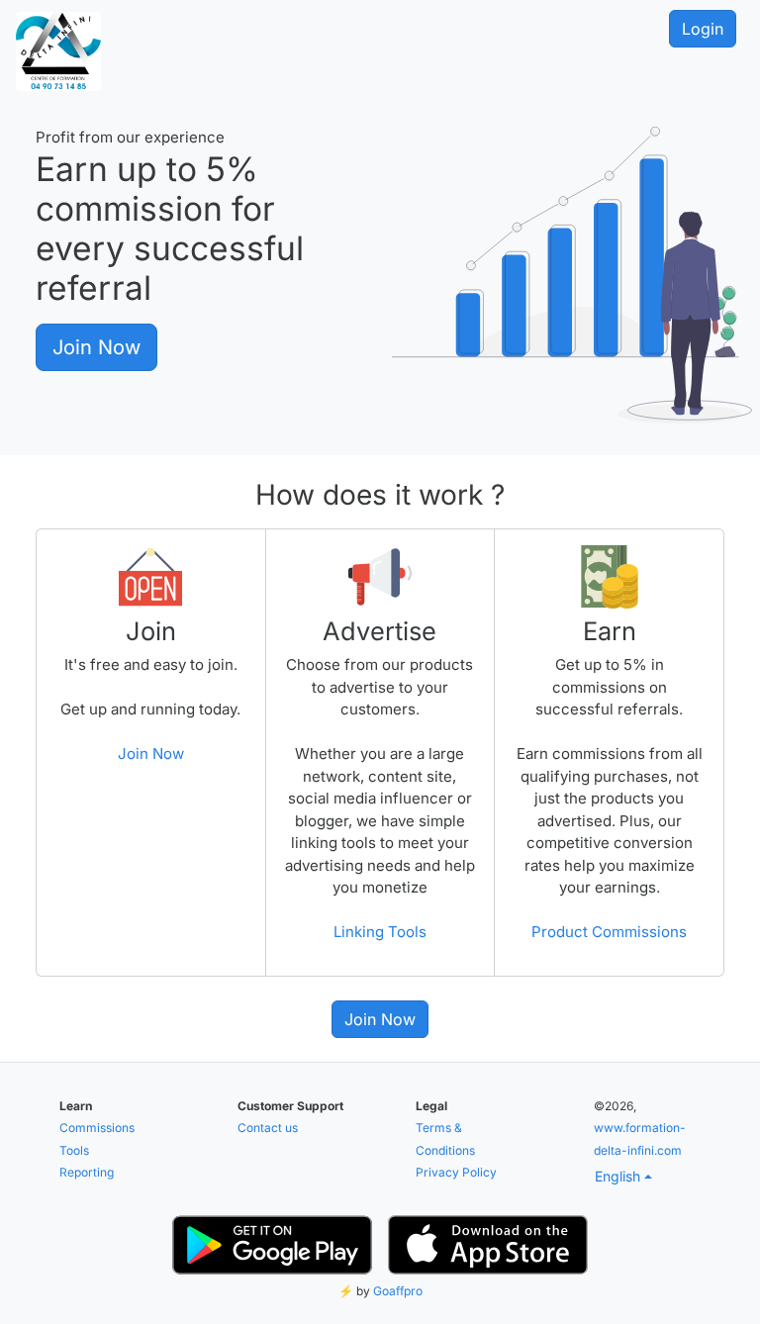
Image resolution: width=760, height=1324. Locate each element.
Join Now (96, 347)
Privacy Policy (456, 1172)
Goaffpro (398, 1290)
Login (702, 29)
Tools (74, 1150)
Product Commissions (609, 931)
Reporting (86, 1172)
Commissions (97, 1127)
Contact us (268, 1127)
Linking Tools (380, 931)
